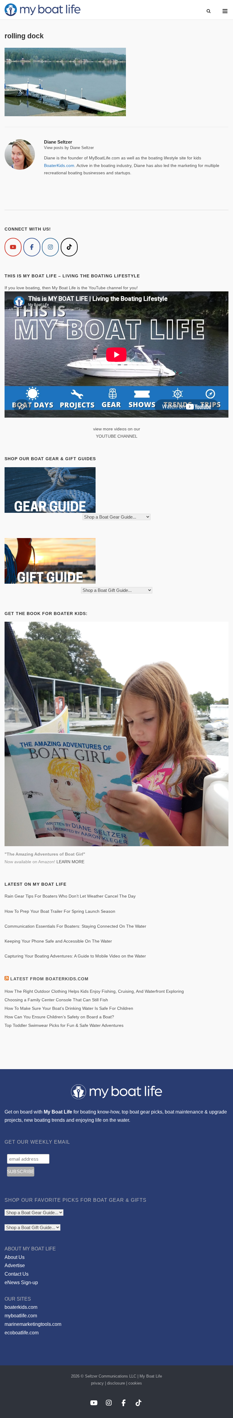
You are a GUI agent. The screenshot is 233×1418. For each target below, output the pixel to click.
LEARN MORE (70, 861)
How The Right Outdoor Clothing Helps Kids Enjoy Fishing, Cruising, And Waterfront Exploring (94, 991)
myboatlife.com (21, 1315)
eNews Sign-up (21, 1282)
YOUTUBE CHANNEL (116, 436)
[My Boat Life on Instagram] (50, 247)
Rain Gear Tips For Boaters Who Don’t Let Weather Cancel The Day (70, 896)
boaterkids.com (21, 1307)
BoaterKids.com (59, 165)
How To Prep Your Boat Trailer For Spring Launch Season (60, 911)
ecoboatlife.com (22, 1332)
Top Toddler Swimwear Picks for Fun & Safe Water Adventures (64, 1025)
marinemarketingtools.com (33, 1324)
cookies (135, 1383)
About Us (15, 1257)
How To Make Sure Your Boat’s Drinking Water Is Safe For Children (69, 1008)
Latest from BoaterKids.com (49, 978)
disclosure (116, 1383)
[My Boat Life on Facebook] (31, 247)
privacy (97, 1383)
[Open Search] (208, 11)
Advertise (15, 1265)
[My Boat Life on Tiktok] (69, 247)
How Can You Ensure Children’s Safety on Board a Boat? (59, 1016)
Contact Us (17, 1274)
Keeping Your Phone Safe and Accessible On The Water (58, 941)
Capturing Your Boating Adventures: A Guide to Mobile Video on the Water (75, 956)
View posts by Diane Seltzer (69, 147)
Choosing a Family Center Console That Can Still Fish (56, 999)
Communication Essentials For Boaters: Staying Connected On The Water (75, 926)
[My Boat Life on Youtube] (13, 247)
